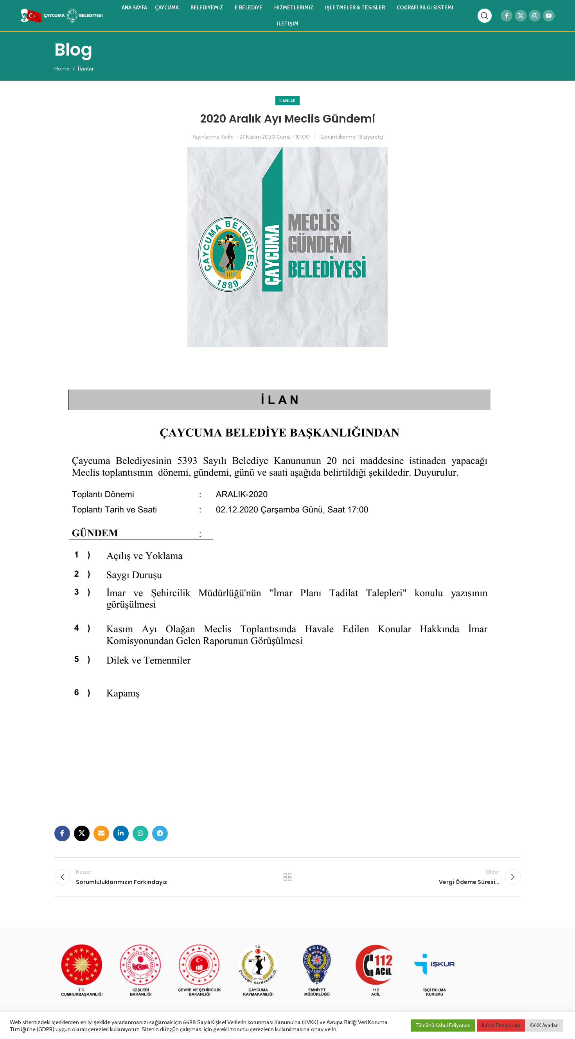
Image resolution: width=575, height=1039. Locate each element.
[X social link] (520, 16)
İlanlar (287, 100)
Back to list (287, 877)
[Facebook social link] (506, 16)
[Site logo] (61, 14)
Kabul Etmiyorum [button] (501, 1025)
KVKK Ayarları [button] (544, 1025)
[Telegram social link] (160, 833)
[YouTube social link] (549, 16)
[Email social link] (101, 833)
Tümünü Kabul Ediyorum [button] (443, 1025)
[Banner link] (81, 970)
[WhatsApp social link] (140, 833)
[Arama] (485, 15)
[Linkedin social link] (121, 833)
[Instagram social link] (535, 16)
